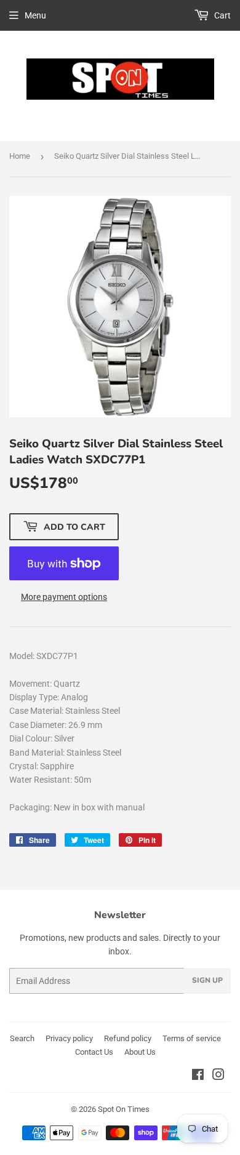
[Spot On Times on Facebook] (197, 1076)
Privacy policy (69, 1038)
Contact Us (94, 1052)
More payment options (64, 597)
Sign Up (207, 980)
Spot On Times (124, 1109)
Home (19, 156)
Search (22, 1038)
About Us (140, 1052)
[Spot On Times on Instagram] (218, 1076)
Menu (35, 15)
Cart (221, 15)
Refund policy (127, 1038)
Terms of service (191, 1038)
